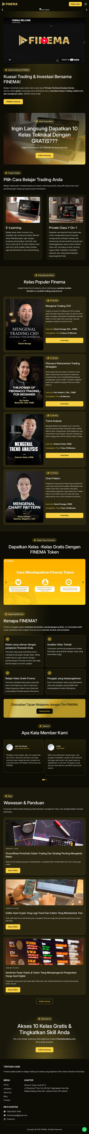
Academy (7, 1089)
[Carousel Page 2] (46, 779)
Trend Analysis (54, 421)
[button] (85, 4)
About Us (7, 1092)
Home (6, 1085)
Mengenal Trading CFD (58, 306)
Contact (7, 1100)
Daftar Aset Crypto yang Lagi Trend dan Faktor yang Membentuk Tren (44, 913)
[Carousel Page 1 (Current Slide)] (43, 779)
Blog (5, 1096)
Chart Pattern (53, 478)
